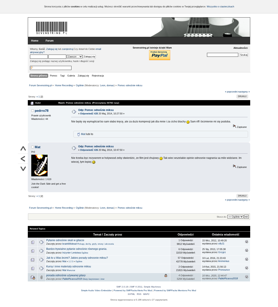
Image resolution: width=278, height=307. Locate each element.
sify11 (221, 243)
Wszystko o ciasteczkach (220, 6)
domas (110, 85)
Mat (83, 134)
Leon (102, 85)
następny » (244, 91)
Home (34, 40)
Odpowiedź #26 (89, 150)
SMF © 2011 (136, 287)
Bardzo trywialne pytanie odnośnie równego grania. (76, 248)
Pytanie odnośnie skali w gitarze (65, 240)
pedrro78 (41, 110)
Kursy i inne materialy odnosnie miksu (68, 266)
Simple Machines (152, 287)
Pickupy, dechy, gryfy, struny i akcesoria (95, 244)
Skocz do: (222, 217)
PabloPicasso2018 (72, 279)
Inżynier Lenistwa (71, 252)
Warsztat (71, 270)
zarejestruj (67, 49)
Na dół (23, 169)
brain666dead (69, 243)
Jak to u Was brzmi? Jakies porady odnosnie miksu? (77, 257)
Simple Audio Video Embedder (96, 290)
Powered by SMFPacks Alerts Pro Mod (133, 290)
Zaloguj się (52, 49)
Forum (50, 40)
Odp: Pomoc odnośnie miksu (96, 110)
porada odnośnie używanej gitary (66, 275)
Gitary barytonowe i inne (93, 279)
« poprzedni (231, 91)
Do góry (23, 149)
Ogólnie (84, 253)
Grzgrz (222, 252)
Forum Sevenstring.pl (51, 28)
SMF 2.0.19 (122, 287)
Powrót (23, 159)
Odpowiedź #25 (89, 113)
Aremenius (223, 261)
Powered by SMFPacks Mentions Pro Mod (175, 290)
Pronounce (224, 269)
